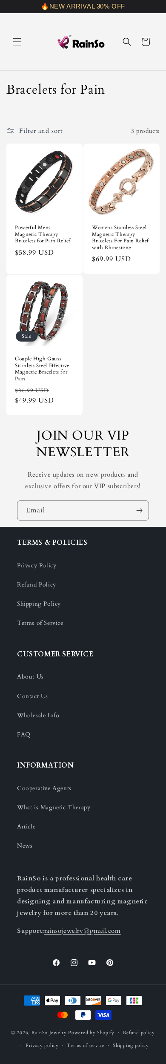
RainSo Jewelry (49, 1032)
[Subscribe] (139, 510)
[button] (17, 41)
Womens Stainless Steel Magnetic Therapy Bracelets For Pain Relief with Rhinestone (120, 237)
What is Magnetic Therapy (53, 807)
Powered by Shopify (91, 1032)
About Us (30, 677)
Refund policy (139, 1032)
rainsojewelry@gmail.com (82, 930)
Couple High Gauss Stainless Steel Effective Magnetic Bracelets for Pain (42, 369)
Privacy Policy (36, 565)
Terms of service (85, 1045)
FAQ (24, 734)
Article (26, 826)
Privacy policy (42, 1045)
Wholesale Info (38, 715)
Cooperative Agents (44, 788)
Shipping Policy (39, 604)
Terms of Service (40, 623)
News (24, 846)
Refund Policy (36, 585)
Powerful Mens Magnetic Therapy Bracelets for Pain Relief (43, 234)
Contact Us (32, 696)
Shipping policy (131, 1045)
